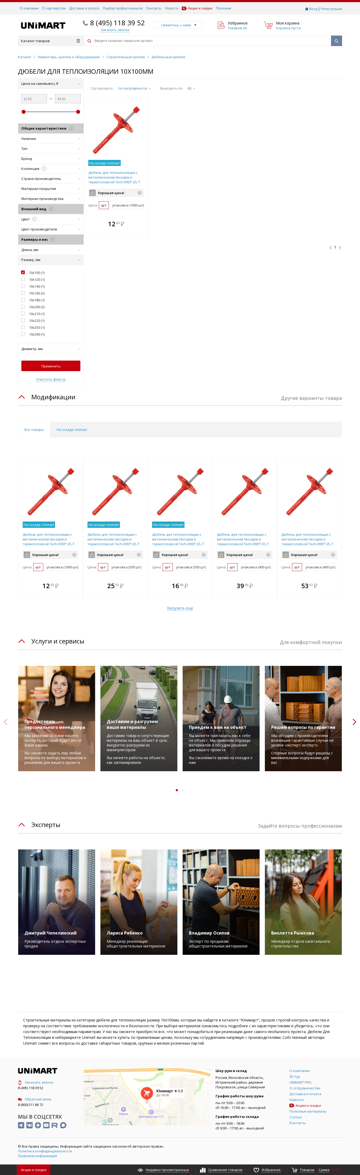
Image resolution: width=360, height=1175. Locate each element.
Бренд (26, 158)
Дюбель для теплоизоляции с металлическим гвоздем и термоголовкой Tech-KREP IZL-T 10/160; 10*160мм (178, 541)
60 (189, 88)
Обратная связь (38, 1099)
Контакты (154, 8)
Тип (24, 148)
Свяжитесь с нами (176, 25)
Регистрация (331, 8)
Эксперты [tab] (45, 824)
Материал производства (42, 198)
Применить (51, 366)
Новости (171, 8)
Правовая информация (37, 1155)
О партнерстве (54, 8)
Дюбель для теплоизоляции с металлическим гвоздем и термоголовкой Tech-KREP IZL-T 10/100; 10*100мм (114, 179)
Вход (313, 8)
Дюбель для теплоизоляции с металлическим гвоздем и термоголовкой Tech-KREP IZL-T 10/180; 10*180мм (113, 541)
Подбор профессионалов (123, 8)
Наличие (28, 138)
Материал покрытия (38, 188)
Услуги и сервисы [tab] (57, 641)
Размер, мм (30, 259)
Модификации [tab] (53, 396)
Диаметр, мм (32, 348)
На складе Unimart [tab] (72, 429)
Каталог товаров (35, 40)
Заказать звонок (39, 1082)
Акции (33, 1169)
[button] (143, 224)
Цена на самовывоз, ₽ (40, 83)
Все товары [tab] (34, 429)
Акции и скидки (200, 8)
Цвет (28, 219)
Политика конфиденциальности (45, 1151)
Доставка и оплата (84, 8)
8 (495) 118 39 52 (117, 22)
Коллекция (32, 168)
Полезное (223, 8)
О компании (29, 8)
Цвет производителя (39, 229)
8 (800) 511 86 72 (30, 1104)
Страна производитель (41, 178)
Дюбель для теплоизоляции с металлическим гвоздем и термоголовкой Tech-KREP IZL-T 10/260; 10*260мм (307, 541)
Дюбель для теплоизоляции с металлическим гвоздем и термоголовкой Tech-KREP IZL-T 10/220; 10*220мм (243, 541)
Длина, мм (29, 249)
